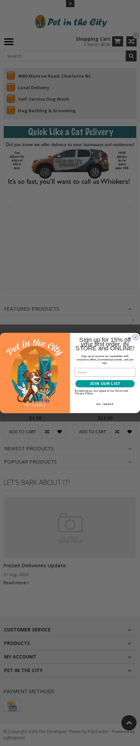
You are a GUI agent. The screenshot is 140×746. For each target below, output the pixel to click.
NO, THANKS (105, 404)
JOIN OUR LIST (105, 384)
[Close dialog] (135, 337)
